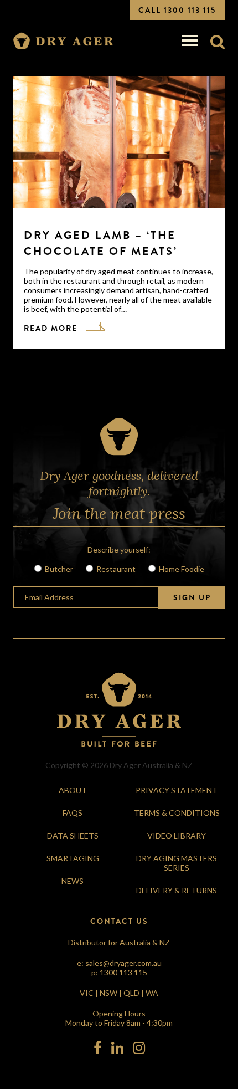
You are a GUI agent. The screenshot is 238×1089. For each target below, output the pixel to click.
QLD (131, 993)
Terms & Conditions (177, 812)
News (72, 881)
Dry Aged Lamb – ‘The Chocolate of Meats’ (101, 243)
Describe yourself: (119, 549)
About (73, 790)
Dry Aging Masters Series (176, 862)
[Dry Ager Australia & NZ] (63, 41)
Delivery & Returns (176, 890)
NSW (108, 993)
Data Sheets (73, 835)
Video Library (176, 835)
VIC (87, 993)
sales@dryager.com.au (123, 963)
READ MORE (50, 328)
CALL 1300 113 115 (177, 10)
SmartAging (72, 858)
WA (152, 993)
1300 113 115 (123, 972)
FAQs (72, 812)
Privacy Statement (177, 790)
